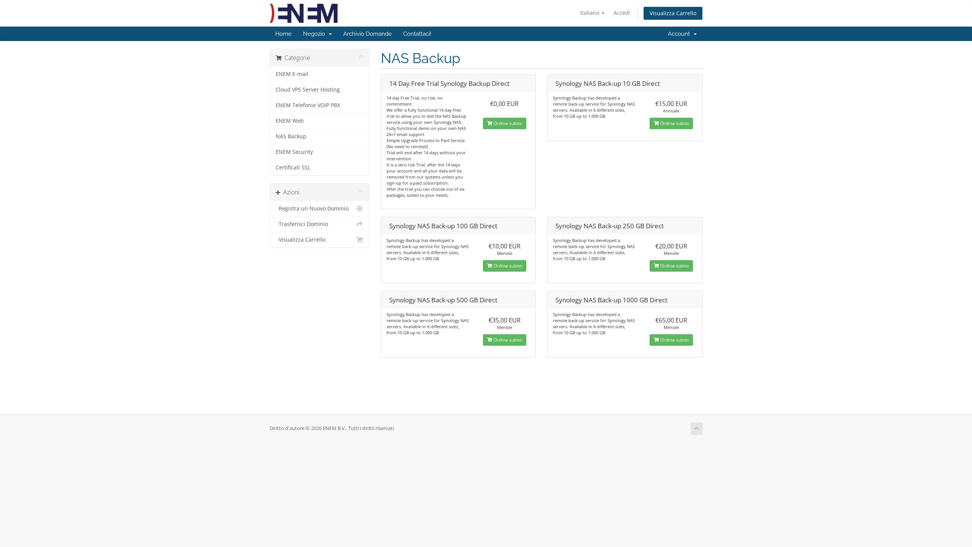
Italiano (590, 12)
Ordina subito (507, 123)
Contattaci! (417, 33)
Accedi (622, 12)
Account (680, 33)
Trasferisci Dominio (302, 224)
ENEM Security (294, 152)
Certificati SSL (293, 167)
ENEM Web (290, 120)
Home (283, 33)
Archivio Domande (367, 33)
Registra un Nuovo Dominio (312, 208)
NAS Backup (291, 136)
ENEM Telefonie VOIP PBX (308, 105)
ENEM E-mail (292, 74)
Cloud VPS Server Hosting (308, 89)
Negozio (315, 33)
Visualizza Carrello (673, 13)
